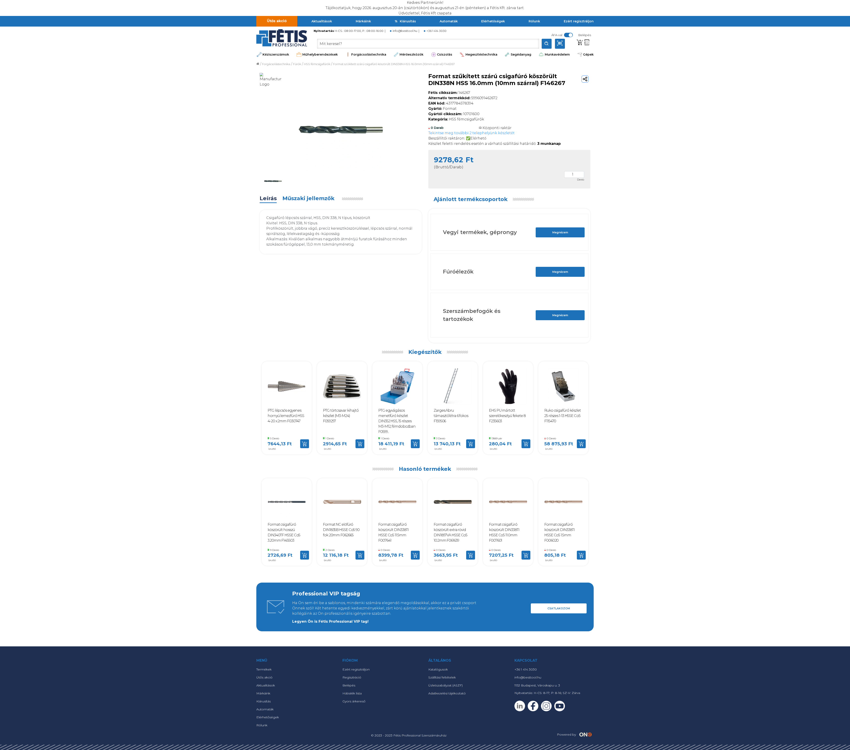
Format (442, 109)
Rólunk (534, 21)
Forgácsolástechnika (368, 54)
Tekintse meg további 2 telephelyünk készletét (471, 133)
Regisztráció (351, 677)
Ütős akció (277, 21)
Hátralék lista (352, 693)
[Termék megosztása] (585, 79)
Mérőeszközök (411, 54)
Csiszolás (444, 54)
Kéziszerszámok (276, 54)
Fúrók (297, 64)
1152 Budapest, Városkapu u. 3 (537, 685)
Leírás (268, 198)
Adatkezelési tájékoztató (447, 693)
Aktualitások (321, 21)
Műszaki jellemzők (308, 198)
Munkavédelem (557, 54)
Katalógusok (438, 669)
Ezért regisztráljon (579, 21)
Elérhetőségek (493, 21)
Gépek (588, 54)
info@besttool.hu (405, 31)
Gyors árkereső (353, 701)
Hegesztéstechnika (481, 54)
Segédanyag (521, 54)
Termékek (264, 669)
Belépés (348, 685)
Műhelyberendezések (320, 54)
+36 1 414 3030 (436, 31)
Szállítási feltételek (442, 677)
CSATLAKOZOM (558, 608)
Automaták (449, 21)
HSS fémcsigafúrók (317, 64)
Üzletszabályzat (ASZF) (445, 685)
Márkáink (363, 21)
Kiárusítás (408, 21)
